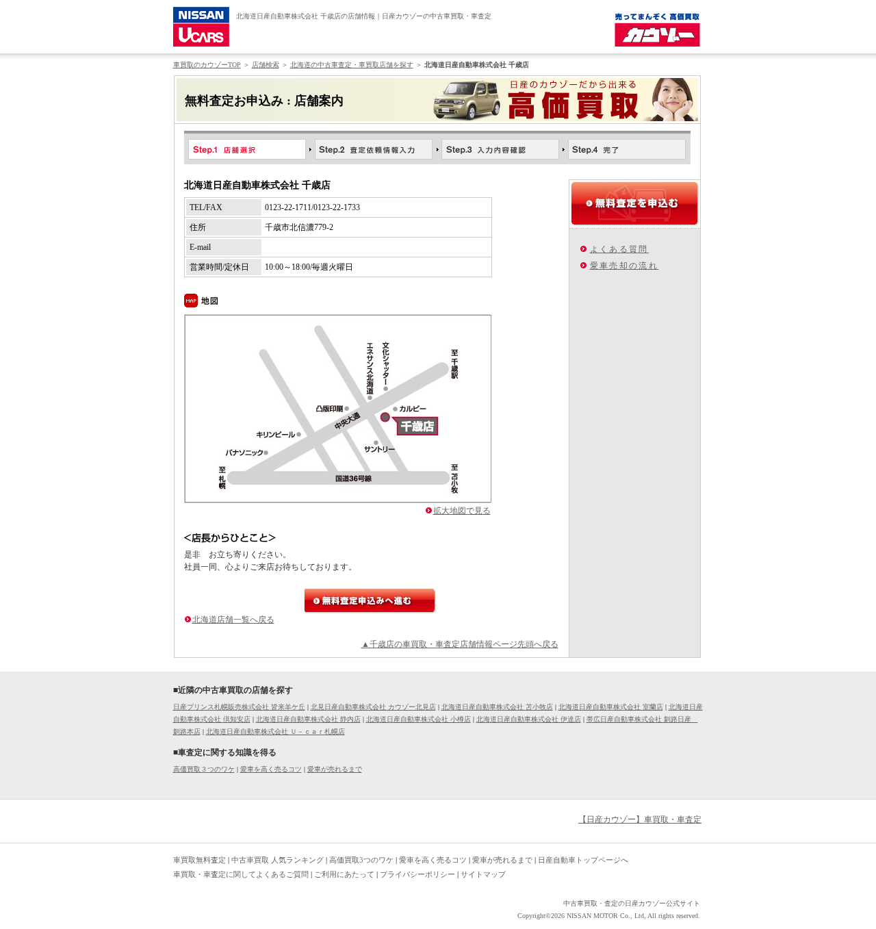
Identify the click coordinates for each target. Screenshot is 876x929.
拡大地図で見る (462, 511)
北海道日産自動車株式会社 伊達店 (528, 719)
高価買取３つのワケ (204, 769)
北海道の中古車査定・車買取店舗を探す (351, 64)
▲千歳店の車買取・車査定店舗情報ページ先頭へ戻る (459, 644)
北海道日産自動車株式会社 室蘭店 (610, 707)
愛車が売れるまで (334, 769)
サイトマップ (483, 874)
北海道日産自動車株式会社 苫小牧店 (497, 707)
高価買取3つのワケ (361, 860)
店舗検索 (265, 64)
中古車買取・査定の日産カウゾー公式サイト (631, 903)
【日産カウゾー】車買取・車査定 (639, 819)
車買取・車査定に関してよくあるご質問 (241, 874)
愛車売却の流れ (624, 265)
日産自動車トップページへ (583, 860)
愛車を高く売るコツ (271, 769)
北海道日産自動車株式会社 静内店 (308, 719)
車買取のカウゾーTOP (207, 64)
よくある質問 (619, 249)
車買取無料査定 (199, 860)
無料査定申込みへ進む (370, 600)
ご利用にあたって (344, 874)
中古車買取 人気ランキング (277, 860)
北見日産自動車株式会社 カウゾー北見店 (373, 707)
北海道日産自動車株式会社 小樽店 (418, 719)
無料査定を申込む (634, 203)
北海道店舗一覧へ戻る (233, 619)
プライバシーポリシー (417, 874)
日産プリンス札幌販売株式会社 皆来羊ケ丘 (239, 707)
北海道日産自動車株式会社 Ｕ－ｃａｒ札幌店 (275, 731)
